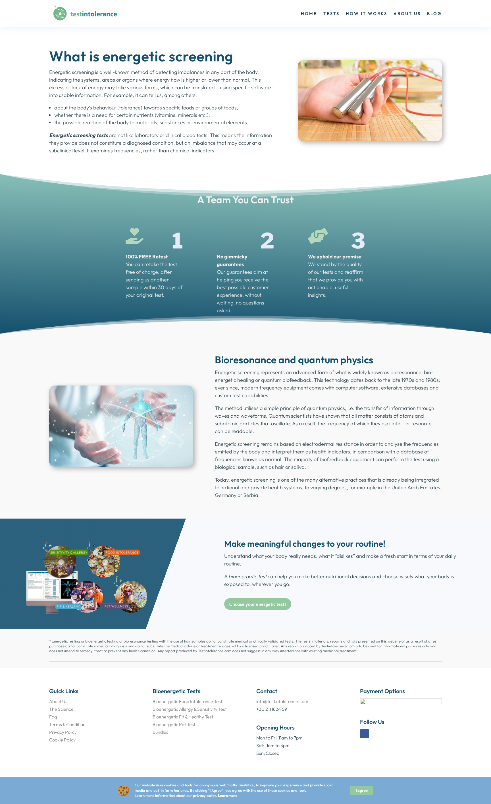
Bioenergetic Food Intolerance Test (187, 701)
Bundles (160, 732)
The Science (61, 709)
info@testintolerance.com (282, 701)
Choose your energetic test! (257, 604)
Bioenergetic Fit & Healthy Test (183, 717)
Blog (434, 13)
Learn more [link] (227, 795)
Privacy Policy (63, 732)
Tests (331, 13)
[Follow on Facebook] (364, 733)
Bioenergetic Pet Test (174, 724)
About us (407, 13)
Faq (53, 717)
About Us (58, 701)
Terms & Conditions (68, 724)
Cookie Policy (62, 740)
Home (309, 13)
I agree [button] (362, 790)
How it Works (366, 13)
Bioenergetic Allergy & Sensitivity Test (190, 709)
